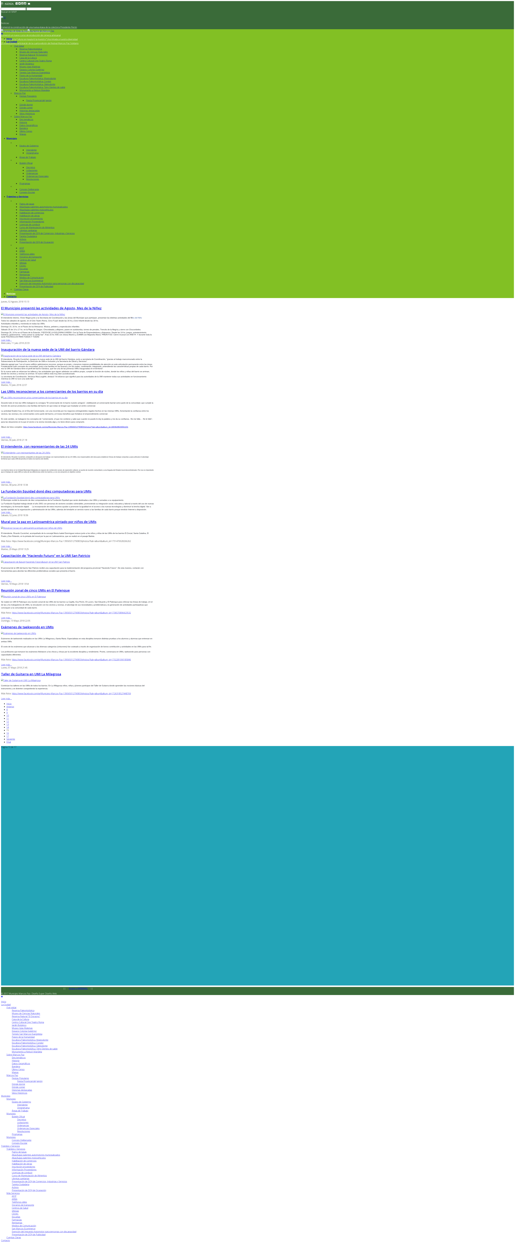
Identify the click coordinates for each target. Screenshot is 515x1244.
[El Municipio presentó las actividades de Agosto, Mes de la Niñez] (33, 314)
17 (7, 736)
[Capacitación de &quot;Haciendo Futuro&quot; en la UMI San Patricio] (35, 561)
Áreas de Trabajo (27, 157)
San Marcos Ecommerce (31, 280)
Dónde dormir (26, 104)
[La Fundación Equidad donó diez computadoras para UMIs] (30, 497)
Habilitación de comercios (31, 212)
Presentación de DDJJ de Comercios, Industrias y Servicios (47, 233)
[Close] (2, 996)
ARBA (22, 251)
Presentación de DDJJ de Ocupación (36, 242)
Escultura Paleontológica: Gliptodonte (37, 84)
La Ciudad (11, 41)
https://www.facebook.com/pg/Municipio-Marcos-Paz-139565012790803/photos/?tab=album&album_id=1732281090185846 (71, 659)
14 (7, 727)
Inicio (9, 38)
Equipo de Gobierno (29, 145)
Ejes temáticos (26, 119)
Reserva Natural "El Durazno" (33, 54)
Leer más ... (6, 340)
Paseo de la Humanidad (30, 75)
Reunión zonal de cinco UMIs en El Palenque (35, 590)
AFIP (21, 248)
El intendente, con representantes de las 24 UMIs (39, 446)
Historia (23, 122)
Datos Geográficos (28, 125)
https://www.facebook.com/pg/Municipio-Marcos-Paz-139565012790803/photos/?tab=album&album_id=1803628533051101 (75, 427)
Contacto (11, 296)
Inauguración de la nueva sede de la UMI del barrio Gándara (48, 349)
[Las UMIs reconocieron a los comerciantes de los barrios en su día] (34, 397)
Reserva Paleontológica (30, 48)
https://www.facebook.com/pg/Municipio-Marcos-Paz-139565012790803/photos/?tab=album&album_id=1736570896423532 (71, 612)
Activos (22, 239)
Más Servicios (13, 1193)
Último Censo (25, 131)
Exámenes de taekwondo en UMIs (27, 627)
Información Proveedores (31, 221)
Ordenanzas (32, 173)
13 (7, 724)
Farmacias (24, 271)
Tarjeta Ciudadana (28, 236)
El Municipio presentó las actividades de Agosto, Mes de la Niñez (51, 308)
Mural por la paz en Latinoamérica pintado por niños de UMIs (48, 521)
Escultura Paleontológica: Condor (35, 81)
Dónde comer (26, 107)
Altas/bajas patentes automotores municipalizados (43, 206)
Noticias (10, 293)
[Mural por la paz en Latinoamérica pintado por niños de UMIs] (31, 528)
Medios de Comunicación (31, 277)
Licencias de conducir (29, 224)
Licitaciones (31, 170)
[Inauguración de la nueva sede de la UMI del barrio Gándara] (31, 355)
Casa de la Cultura (28, 57)
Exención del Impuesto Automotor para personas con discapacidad (51, 283)
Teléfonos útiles (27, 253)
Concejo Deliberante (29, 189)
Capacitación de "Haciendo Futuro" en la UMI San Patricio (45, 555)
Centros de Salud (27, 259)
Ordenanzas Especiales (37, 176)
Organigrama (32, 152)
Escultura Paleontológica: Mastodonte (37, 78)
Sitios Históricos (27, 113)
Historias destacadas (29, 110)
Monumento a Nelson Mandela (34, 90)
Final (8, 742)
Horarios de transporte (30, 256)
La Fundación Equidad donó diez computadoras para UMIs (46, 491)
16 (7, 733)
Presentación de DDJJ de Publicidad (36, 286)
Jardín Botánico (26, 63)
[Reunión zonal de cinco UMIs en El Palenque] (23, 596)
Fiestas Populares (28, 96)
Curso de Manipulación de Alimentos (36, 227)
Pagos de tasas (26, 203)
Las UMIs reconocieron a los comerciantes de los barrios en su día (52, 391)
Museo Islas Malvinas (29, 66)
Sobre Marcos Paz (23, 116)
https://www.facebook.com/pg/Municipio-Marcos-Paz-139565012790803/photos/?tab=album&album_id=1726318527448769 (71, 693)
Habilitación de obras (29, 215)
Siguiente (10, 739)
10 (7, 715)
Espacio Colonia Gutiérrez (31, 69)
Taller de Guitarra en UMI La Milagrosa (31, 674)
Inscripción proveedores (31, 218)
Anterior (10, 706)
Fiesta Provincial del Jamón (39, 100)
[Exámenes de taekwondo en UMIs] (18, 633)
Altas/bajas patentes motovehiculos (36, 209)
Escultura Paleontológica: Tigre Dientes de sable (42, 87)
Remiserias (24, 274)
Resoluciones (32, 179)
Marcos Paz (20, 93)
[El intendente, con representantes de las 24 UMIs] (25, 452)
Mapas (22, 134)
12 (7, 721)
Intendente (31, 149)
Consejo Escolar (27, 192)
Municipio (11, 138)
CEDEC (22, 265)
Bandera (23, 128)
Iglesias (23, 262)
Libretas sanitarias (28, 230)
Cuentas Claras (21, 289)
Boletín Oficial (25, 163)
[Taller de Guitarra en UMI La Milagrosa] (21, 680)
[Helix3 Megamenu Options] (2, 33)
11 (7, 718)
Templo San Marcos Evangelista (34, 72)
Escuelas (23, 268)
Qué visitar (19, 45)
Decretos (30, 167)
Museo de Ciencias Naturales (33, 51)
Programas (24, 183)
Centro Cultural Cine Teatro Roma (35, 60)
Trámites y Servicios (17, 196)
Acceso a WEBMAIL (78, 988)
